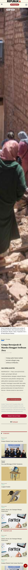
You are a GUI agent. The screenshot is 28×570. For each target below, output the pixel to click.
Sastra (3, 460)
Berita (8, 9)
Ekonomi (4, 506)
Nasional (4, 437)
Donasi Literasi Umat (14, 416)
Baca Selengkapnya (14, 399)
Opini (13, 9)
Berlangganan (14, 4)
